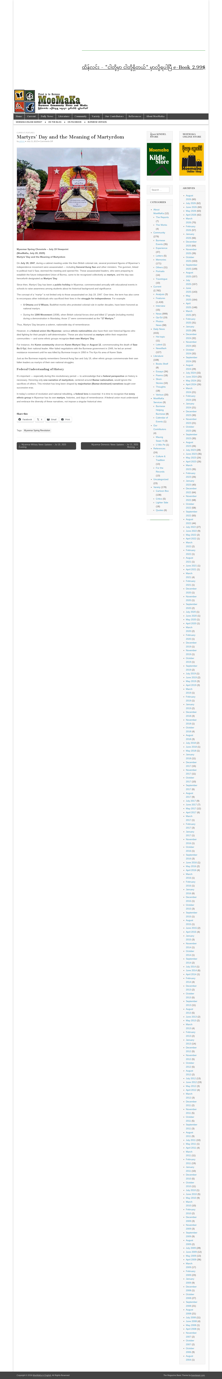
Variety (96, 116)
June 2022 (191, 531)
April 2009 (191, 1259)
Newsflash (161, 348)
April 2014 (191, 974)
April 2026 (191, 214)
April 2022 (191, 538)
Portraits (160, 271)
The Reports (162, 217)
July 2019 (191, 673)
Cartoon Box (162, 491)
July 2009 (191, 1248)
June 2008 (191, 1321)
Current (31, 116)
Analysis (160, 294)
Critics (159, 498)
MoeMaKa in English (42, 1375)
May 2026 (191, 211)
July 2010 (191, 1190)
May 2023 (191, 457)
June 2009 (191, 1252)
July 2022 (191, 527)
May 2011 (191, 1144)
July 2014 (191, 966)
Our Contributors (114, 116)
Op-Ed (159, 317)
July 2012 (191, 1078)
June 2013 (191, 1016)
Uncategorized (160, 479)
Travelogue (161, 279)
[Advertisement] (138, 28)
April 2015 (191, 932)
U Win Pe (160, 444)
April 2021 (191, 569)
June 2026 (191, 207)
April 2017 (191, 812)
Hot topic (160, 336)
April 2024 (191, 384)
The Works (161, 225)
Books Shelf (162, 363)
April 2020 (191, 623)
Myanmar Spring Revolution (37, 430)
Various (159, 394)
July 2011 (191, 1140)
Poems (159, 375)
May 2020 (191, 619)
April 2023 (191, 461)
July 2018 (191, 743)
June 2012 (191, 1082)
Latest (159, 344)
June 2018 (191, 746)
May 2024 (191, 380)
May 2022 (191, 534)
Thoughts (161, 386)
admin (22, 141)
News (159, 313)
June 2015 (191, 928)
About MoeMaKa (155, 116)
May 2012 (191, 1086)
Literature (64, 116)
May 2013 (191, 1020)
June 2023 (191, 454)
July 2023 (191, 450)
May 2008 (191, 1325)
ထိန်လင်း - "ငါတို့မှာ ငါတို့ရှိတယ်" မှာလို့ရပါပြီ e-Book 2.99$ (143, 67)
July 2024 (191, 372)
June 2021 (191, 565)
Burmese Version (97, 122)
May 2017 (191, 808)
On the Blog (54, 122)
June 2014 (191, 970)
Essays (159, 371)
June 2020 (191, 615)
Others (159, 267)
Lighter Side (162, 502)
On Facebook (75, 122)
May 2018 (191, 750)
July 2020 (191, 612)
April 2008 (191, 1329)
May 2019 (191, 681)
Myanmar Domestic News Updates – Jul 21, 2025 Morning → (114, 445)
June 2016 (191, 862)
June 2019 (191, 677)
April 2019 (191, 685)
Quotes (159, 510)
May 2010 (191, 1198)
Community (81, 116)
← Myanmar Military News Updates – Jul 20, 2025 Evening (42, 445)
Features (30, 133)
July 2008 (191, 1317)
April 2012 (191, 1090)
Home (19, 116)
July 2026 (191, 203)
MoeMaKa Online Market (29, 122)
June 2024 (191, 376)
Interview (160, 306)
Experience (161, 248)
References (135, 116)
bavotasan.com (198, 1375)
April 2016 (191, 870)
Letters (159, 255)
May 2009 (191, 1255)
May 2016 (191, 866)
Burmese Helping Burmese (160, 410)
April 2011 (191, 1147)
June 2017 (191, 804)
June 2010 (191, 1194)
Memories (161, 259)
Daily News (47, 116)
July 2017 (191, 800)
